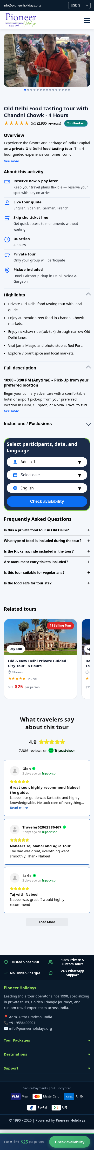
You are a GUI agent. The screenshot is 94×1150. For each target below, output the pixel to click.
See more (11, 161)
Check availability (47, 501)
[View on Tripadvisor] (15, 771)
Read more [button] (19, 807)
